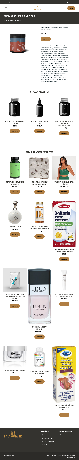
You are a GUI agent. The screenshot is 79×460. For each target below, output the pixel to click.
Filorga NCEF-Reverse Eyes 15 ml (15, 370)
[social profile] (9, 2)
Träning (50, 27)
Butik (71, 8)
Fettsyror (56, 27)
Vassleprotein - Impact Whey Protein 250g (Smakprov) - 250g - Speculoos (15, 296)
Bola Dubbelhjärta (15, 227)
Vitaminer (65, 27)
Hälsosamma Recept (49, 441)
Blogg (45, 444)
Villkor (59, 455)
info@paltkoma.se (69, 2)
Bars (60, 27)
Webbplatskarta (70, 457)
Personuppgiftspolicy (68, 455)
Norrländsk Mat (48, 438)
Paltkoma (46, 435)
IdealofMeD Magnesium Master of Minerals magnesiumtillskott (64, 123)
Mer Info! (46, 39)
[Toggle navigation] (6, 8)
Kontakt (54, 455)
